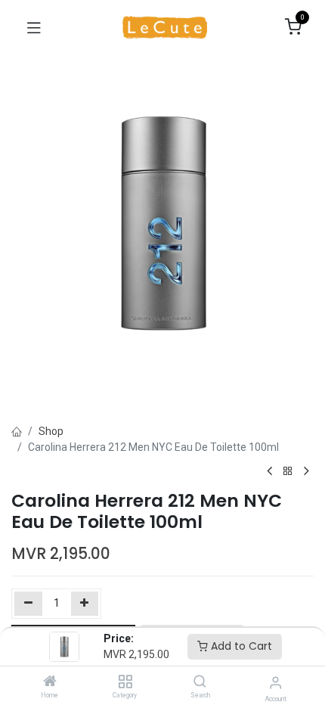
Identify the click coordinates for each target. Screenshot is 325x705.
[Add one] (85, 604)
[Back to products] (288, 472)
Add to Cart (240, 646)
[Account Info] (275, 682)
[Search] (200, 682)
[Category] (125, 682)
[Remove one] (28, 604)
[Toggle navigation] (34, 27)
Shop (51, 431)
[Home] (50, 682)
